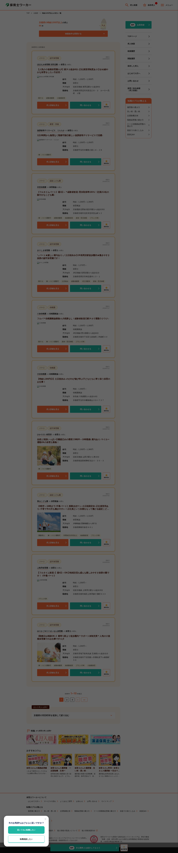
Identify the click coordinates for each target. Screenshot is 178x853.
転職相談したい (26, 839)
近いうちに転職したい (26, 830)
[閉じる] (45, 819)
